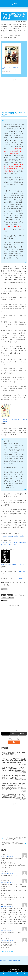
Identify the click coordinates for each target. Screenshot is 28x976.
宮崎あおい (5, 597)
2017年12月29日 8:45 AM (7, 856)
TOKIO (4, 595)
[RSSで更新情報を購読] (14, 742)
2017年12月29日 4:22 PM (7, 873)
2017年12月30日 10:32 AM (7, 906)
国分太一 (10, 595)
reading (10, 536)
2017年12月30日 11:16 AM (7, 930)
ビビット (17, 595)
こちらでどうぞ (16, 578)
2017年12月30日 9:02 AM (7, 882)
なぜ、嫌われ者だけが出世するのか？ (11, 564)
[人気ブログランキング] (4, 601)
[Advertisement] (14, 95)
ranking (5, 536)
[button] (14, 734)
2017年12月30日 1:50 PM (7, 940)
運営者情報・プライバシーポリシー (10, 960)
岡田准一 (12, 597)
